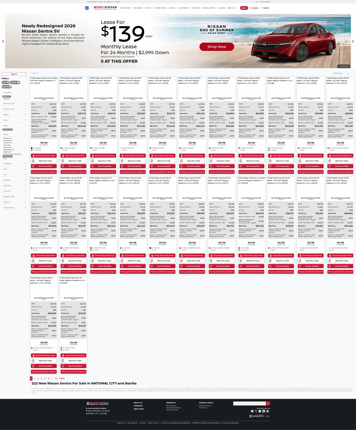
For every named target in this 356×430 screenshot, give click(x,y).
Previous (3, 41)
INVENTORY (171, 403)
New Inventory (171, 406)
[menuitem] (15, 96)
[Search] (268, 403)
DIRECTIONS (139, 409)
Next (353, 41)
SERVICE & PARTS (206, 403)
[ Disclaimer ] (343, 66)
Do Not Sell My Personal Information (175, 423)
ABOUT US (138, 403)
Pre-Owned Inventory (173, 408)
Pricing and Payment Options (44, 172)
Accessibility (133, 423)
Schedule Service (205, 406)
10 (56, 378)
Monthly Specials (172, 410)
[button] (87, 8)
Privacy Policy (153, 423)
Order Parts (203, 408)
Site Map (143, 423)
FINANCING (138, 406)
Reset (13, 74)
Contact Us (121, 423)
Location (255, 8)
